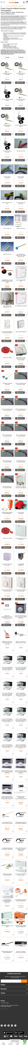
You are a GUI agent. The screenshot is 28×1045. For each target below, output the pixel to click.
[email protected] (4, 1008)
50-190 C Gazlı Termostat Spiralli (20, 126)
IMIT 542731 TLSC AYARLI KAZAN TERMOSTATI (20, 926)
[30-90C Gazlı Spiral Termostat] (20, 66)
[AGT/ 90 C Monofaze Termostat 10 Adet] (7, 479)
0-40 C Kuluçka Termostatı (21, 513)
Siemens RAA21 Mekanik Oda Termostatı (7, 590)
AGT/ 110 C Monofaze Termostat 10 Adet (21, 435)
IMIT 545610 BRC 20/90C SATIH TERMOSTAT (7, 513)
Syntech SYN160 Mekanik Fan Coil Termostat (7, 332)
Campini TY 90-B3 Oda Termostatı (7, 565)
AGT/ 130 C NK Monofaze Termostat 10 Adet (20, 410)
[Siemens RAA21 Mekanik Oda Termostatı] (7, 582)
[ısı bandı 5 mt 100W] (7, 350)
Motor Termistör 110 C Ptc (7, 203)
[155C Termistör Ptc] (7, 246)
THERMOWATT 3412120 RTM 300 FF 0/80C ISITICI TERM (7, 281)
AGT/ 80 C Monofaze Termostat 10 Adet (20, 461)
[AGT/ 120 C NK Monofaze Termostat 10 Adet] (7, 401)
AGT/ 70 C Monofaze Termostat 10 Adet (7, 461)
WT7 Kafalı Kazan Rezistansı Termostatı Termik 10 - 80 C (21, 255)
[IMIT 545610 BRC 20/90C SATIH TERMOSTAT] (7, 504)
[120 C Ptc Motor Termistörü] (20, 169)
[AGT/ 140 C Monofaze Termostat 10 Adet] (7, 427)
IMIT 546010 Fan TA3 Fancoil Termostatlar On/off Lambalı (20, 358)
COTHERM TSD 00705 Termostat (7, 384)
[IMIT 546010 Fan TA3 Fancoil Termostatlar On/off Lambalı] (20, 350)
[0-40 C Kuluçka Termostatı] (20, 504)
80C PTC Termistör (21, 228)
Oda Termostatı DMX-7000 (21, 281)
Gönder (24, 981)
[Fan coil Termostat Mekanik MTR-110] (7, 298)
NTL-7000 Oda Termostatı (21, 305)
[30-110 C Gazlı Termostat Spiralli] (7, 91)
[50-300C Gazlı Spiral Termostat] (7, 66)
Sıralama (7, 57)
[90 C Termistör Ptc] (7, 220)
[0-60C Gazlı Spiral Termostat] (7, 117)
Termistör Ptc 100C (21, 151)
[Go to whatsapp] (24, 1041)
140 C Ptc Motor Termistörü (7, 177)
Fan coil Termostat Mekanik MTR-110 (7, 306)
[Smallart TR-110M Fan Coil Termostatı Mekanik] (20, 479)
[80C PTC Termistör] (20, 220)
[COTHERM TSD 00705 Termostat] (7, 375)
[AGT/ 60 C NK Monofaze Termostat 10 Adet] (20, 375)
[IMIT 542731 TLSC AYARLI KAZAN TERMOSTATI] (20, 918)
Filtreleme (21, 57)
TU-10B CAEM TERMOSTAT (21, 565)
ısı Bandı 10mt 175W (7, 538)
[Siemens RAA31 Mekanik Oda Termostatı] (20, 582)
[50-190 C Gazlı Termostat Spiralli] (20, 117)
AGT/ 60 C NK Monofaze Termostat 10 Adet (21, 384)
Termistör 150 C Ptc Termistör (21, 203)
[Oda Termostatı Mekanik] (20, 324)
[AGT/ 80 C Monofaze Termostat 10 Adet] (20, 453)
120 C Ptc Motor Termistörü (20, 177)
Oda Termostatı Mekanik (20, 331)
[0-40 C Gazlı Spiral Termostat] (7, 143)
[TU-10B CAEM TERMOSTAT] (20, 556)
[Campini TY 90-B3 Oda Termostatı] (7, 556)
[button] (6, 97)
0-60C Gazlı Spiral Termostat (7, 126)
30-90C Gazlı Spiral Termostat (21, 74)
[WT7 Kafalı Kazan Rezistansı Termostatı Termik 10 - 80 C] (20, 246)
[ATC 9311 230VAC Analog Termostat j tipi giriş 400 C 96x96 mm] (20, 608)
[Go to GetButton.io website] (25, 1043)
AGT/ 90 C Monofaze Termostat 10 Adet (7, 487)
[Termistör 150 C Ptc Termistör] (20, 195)
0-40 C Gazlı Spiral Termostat (7, 151)
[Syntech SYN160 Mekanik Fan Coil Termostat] (7, 324)
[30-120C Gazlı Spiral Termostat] (20, 91)
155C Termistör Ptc (7, 254)
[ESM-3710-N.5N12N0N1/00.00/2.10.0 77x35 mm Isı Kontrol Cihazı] (7, 608)
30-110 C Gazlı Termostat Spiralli (7, 100)
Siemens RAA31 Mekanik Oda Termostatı (20, 590)
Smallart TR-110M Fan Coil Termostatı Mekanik (20, 487)
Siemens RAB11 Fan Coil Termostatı (20, 539)
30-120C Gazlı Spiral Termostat (20, 100)
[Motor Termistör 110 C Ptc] (7, 195)
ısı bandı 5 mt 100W (7, 357)
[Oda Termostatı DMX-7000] (20, 272)
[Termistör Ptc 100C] (20, 143)
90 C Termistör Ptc (7, 228)
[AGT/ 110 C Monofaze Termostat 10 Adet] (20, 427)
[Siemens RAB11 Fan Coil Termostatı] (20, 530)
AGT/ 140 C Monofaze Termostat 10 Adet (7, 435)
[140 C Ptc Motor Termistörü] (7, 169)
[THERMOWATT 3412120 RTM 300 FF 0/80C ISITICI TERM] (7, 272)
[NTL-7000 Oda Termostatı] (20, 298)
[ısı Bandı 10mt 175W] (7, 530)
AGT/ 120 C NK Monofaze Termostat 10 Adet (7, 410)
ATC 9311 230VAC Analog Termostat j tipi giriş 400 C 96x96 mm (21, 617)
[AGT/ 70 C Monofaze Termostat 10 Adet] (7, 453)
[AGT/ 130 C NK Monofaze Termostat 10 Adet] (20, 401)
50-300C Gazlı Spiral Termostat (7, 74)
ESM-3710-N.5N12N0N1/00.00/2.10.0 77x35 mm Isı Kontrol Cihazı (7, 617)
